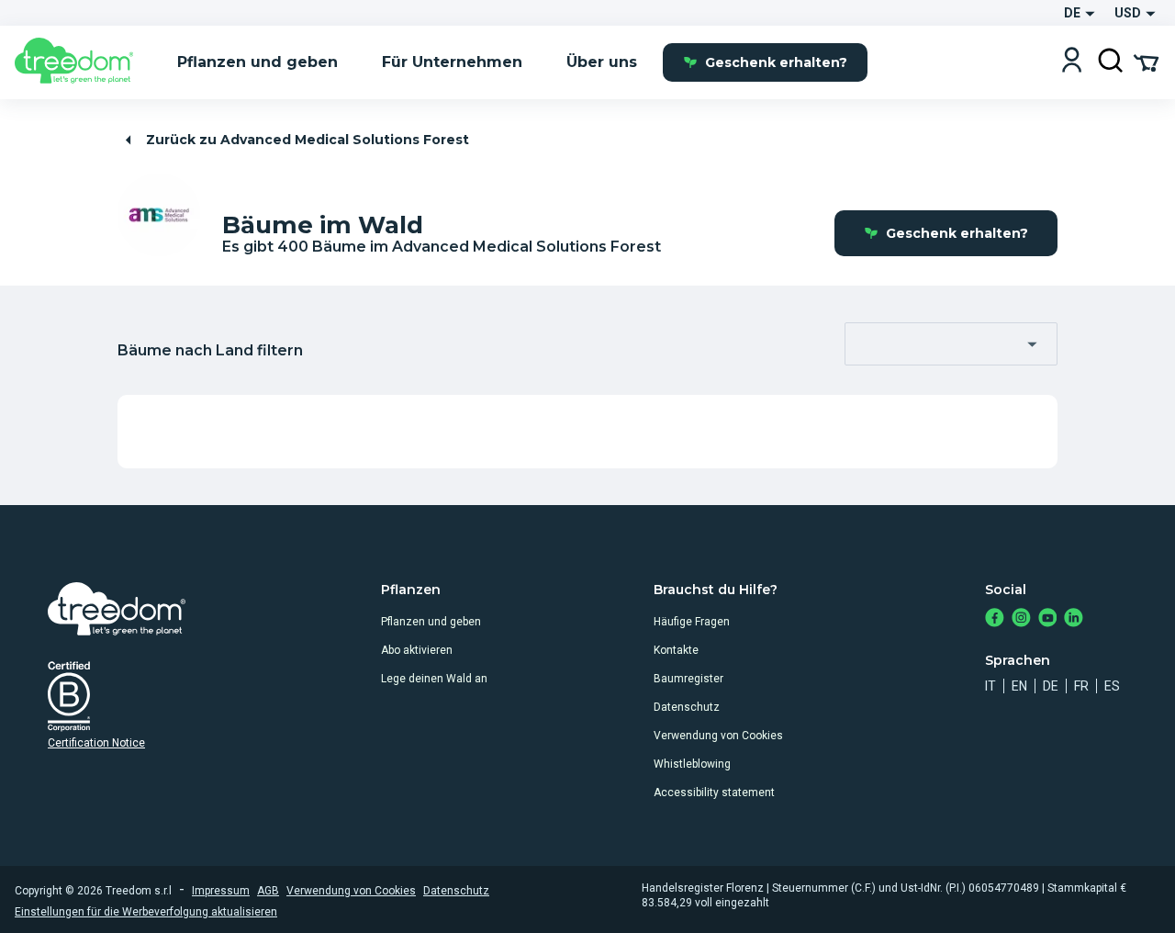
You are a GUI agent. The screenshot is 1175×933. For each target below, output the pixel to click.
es (1112, 686)
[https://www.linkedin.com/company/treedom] (1073, 619)
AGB (268, 890)
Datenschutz (687, 707)
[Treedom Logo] (81, 62)
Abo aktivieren (417, 650)
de (1050, 686)
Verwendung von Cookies (718, 735)
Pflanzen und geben (431, 621)
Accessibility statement (714, 792)
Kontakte (676, 650)
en (1019, 686)
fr (1081, 686)
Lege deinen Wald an (434, 678)
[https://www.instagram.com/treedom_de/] (1021, 619)
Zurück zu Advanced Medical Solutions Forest (307, 139)
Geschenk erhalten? (776, 62)
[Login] (1072, 62)
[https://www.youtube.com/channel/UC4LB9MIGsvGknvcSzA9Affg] (1048, 619)
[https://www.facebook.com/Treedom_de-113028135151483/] (994, 619)
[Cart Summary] (1146, 61)
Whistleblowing (692, 764)
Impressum (221, 890)
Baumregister (688, 678)
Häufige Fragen (692, 621)
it (990, 686)
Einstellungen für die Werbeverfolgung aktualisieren (146, 911)
